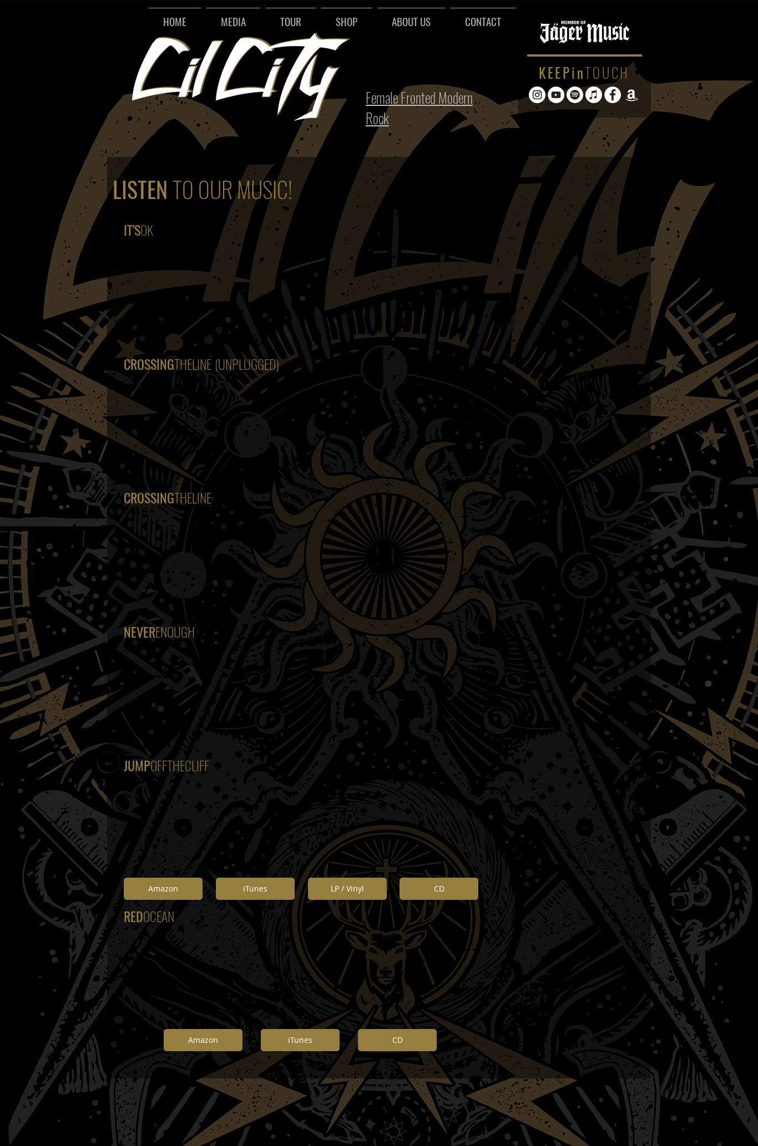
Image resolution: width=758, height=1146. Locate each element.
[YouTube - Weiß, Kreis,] (556, 94)
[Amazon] (631, 94)
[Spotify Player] (432, 60)
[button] (233, 16)
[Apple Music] (593, 94)
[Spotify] (575, 94)
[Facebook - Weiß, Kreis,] (612, 94)
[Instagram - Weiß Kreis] (537, 94)
